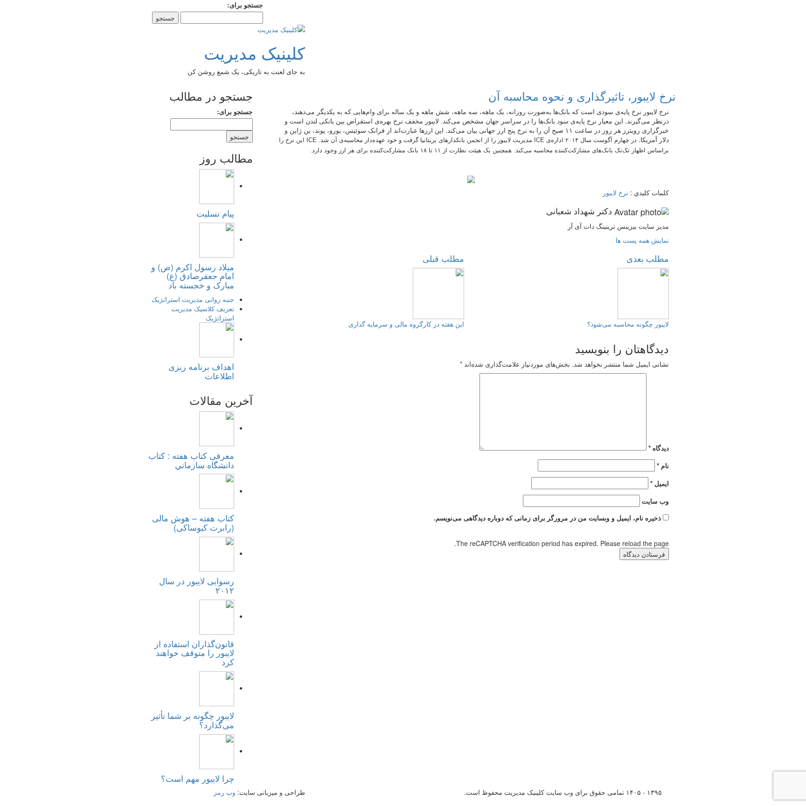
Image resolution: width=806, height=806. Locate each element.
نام (663, 465)
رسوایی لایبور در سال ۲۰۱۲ (196, 585)
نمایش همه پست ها (642, 240)
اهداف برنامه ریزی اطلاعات (201, 371)
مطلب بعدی (647, 258)
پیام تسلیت (215, 213)
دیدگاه (658, 447)
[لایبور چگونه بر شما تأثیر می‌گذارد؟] (216, 687)
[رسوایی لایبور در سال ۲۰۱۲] (216, 553)
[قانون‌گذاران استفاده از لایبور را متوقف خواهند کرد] (216, 616)
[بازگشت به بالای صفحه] (803, 801)
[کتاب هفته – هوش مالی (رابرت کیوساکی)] (216, 490)
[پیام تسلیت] (216, 185)
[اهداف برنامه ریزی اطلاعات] (216, 338)
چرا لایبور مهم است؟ (197, 778)
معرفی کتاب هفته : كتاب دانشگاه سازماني (191, 460)
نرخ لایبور (615, 192)
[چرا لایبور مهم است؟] (216, 750)
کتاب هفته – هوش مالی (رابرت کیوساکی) (193, 522)
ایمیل (659, 483)
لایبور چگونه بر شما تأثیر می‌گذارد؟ (192, 720)
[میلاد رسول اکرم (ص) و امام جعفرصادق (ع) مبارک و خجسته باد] (216, 239)
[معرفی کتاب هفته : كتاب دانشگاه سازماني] (216, 427)
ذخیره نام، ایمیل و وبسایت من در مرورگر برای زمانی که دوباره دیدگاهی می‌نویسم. (547, 517)
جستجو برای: (245, 4)
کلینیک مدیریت (254, 52)
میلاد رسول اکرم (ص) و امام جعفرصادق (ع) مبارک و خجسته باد (192, 275)
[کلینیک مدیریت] (281, 28)
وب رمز (225, 792)
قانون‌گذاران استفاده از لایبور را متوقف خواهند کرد (194, 652)
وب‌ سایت (655, 500)
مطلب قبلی (443, 258)
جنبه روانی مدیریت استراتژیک (193, 299)
